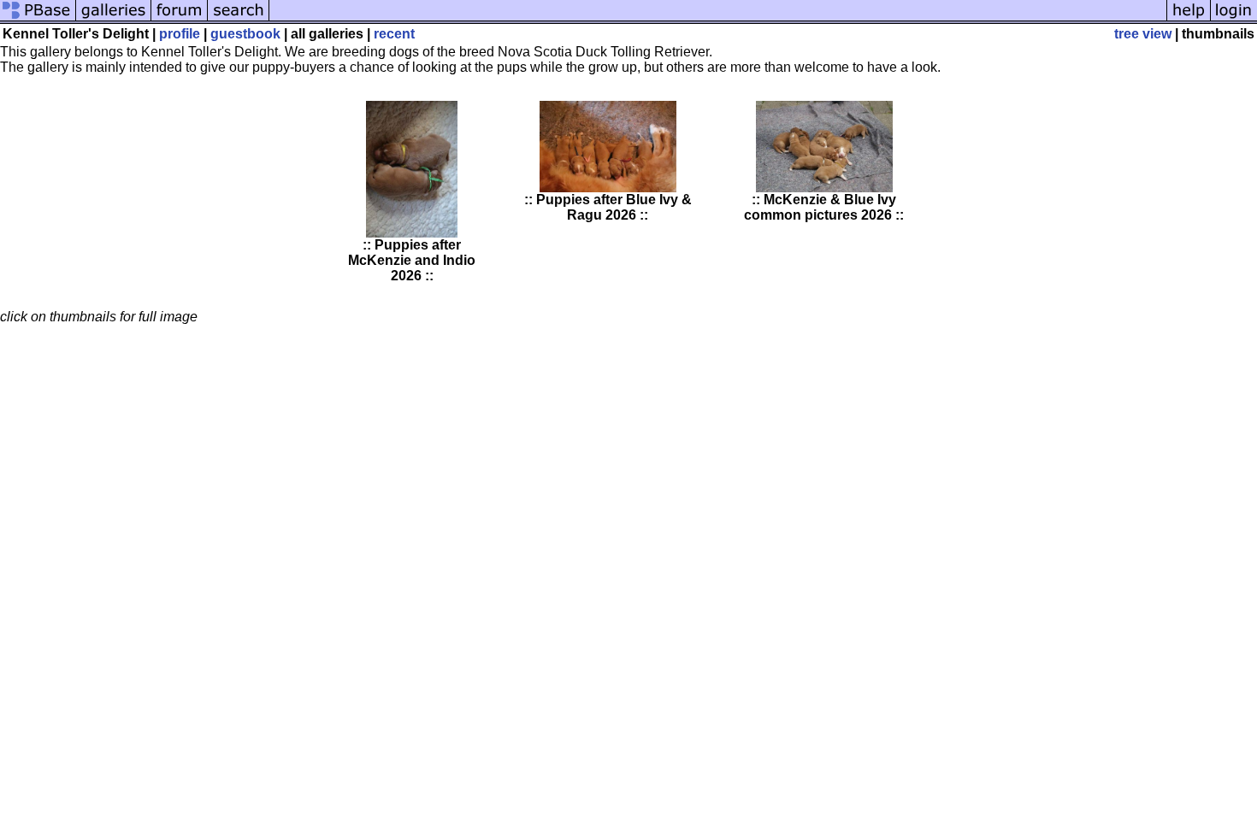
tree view (1142, 33)
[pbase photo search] (238, 19)
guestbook (245, 33)
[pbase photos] (38, 19)
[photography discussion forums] (179, 19)
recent (394, 33)
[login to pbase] (1234, 19)
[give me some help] (1188, 19)
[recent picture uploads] (113, 19)
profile (179, 33)
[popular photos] (717, 19)
